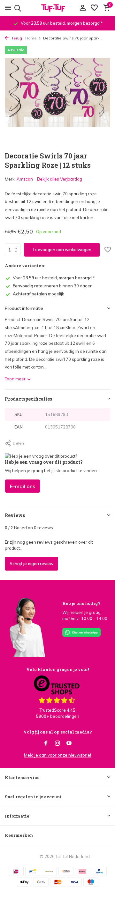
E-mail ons (22, 486)
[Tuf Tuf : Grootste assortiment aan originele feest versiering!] (57, 8)
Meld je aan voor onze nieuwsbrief (57, 755)
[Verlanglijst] (94, 8)
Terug (16, 38)
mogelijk (38, 293)
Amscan (25, 179)
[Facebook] (46, 743)
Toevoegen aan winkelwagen (61, 249)
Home (31, 38)
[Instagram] (57, 743)
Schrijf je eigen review (31, 563)
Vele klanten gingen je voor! (57, 669)
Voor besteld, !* (54, 277)
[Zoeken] (16, 8)
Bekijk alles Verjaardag (59, 179)
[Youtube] (69, 743)
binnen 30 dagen (53, 285)
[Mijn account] (83, 8)
